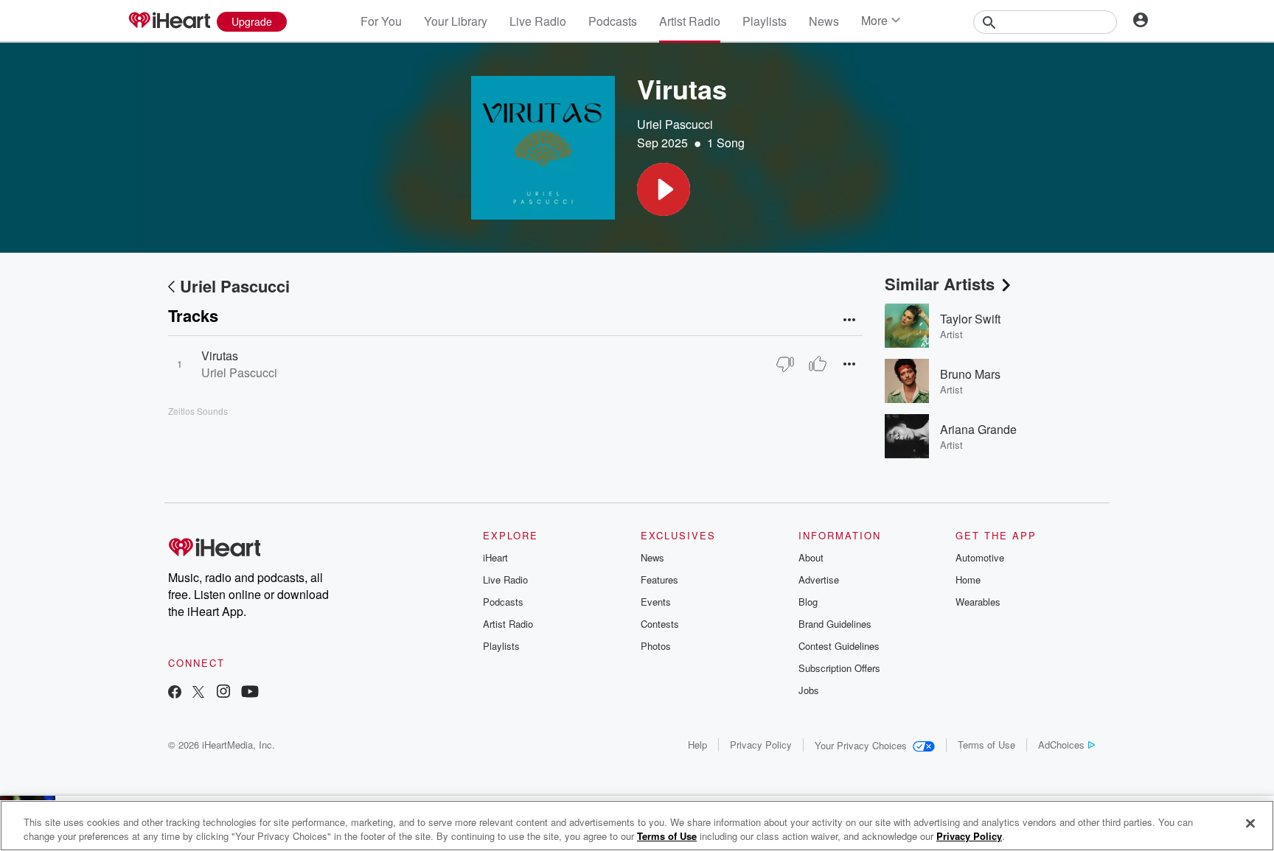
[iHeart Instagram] (223, 692)
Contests (660, 624)
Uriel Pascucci (675, 124)
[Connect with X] (198, 692)
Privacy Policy (761, 745)
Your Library (455, 21)
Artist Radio (689, 21)
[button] (663, 189)
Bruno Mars (970, 373)
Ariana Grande (978, 429)
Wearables (978, 602)
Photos (656, 646)
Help (697, 745)
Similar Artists (940, 283)
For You (381, 21)
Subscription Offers (839, 668)
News (824, 21)
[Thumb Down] (785, 364)
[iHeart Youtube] (250, 692)
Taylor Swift (970, 318)
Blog (808, 602)
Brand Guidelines (834, 624)
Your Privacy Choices (861, 745)
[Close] (1250, 824)
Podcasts (612, 21)
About (811, 557)
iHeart (495, 557)
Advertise (818, 579)
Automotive (980, 557)
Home (968, 579)
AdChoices (1061, 745)
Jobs (808, 690)
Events (656, 602)
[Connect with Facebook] (174, 692)
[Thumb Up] (817, 364)
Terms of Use (986, 745)
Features (659, 579)
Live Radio (537, 21)
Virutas (219, 355)
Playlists (764, 21)
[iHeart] (169, 21)
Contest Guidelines (839, 646)
